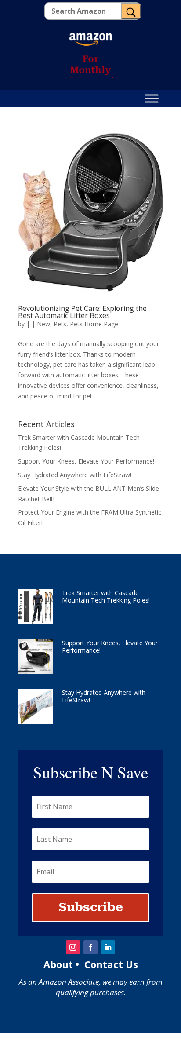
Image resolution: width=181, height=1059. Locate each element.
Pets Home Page (94, 324)
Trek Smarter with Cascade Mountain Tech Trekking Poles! (106, 596)
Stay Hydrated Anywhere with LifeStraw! (74, 475)
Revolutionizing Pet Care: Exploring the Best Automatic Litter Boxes (82, 311)
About (59, 964)
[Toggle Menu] (152, 99)
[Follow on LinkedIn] (108, 947)
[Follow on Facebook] (90, 947)
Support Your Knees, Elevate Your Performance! (86, 461)
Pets (60, 324)
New (43, 324)
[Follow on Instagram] (73, 947)
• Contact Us (107, 964)
